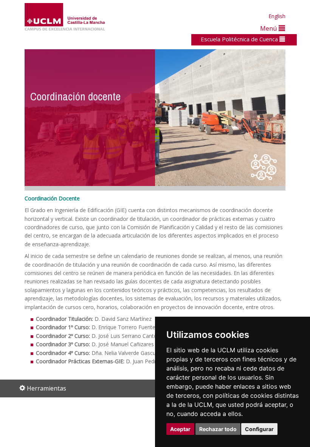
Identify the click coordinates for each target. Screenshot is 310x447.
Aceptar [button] (180, 429)
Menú (269, 28)
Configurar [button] (259, 429)
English (276, 16)
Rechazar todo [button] (218, 429)
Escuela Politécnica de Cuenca (240, 39)
